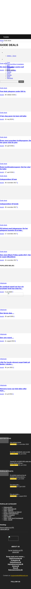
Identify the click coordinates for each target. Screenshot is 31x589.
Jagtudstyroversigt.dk (15, 564)
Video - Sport (14, 454)
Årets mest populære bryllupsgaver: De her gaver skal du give (15, 141)
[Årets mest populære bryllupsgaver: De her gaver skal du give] (15, 135)
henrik (2, 70)
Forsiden (6, 37)
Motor (8, 69)
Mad (8, 65)
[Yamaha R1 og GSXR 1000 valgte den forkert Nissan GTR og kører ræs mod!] (4, 442)
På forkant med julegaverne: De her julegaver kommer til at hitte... (14, 229)
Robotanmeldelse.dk (15, 570)
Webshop (6, 47)
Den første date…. (7, 313)
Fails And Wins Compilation (15, 64)
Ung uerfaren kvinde (15, 442)
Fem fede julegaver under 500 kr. (13, 91)
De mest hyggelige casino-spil (12, 67)
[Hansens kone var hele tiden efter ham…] (15, 384)
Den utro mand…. (7, 338)
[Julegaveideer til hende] (15, 199)
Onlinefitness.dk (15, 562)
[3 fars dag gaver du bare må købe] (15, 111)
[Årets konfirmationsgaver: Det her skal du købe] (15, 162)
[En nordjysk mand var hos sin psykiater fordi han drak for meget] (15, 281)
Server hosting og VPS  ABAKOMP (15, 551)
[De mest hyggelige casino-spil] (15, 62)
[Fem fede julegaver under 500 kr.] (15, 86)
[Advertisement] (15, 415)
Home (2, 40)
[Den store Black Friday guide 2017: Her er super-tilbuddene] (15, 250)
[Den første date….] (15, 308)
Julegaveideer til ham (8, 179)
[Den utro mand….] (15, 332)
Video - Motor (14, 465)
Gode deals (3, 63)
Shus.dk (15, 568)
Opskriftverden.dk (15, 558)
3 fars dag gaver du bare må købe (13, 116)
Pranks (9, 72)
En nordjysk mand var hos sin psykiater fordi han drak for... (12, 287)
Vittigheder (3, 283)
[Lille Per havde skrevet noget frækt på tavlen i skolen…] (15, 357)
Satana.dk (15, 566)
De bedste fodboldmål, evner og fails (20, 452)
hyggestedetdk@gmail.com (19, 575)
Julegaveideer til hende (9, 204)
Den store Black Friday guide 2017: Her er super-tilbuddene (15, 256)
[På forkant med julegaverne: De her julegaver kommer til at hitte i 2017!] (15, 223)
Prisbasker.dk (15, 560)
